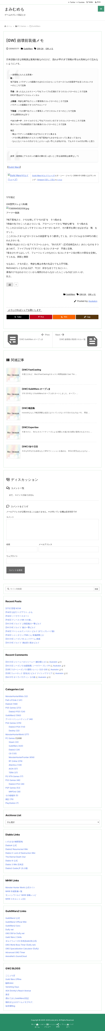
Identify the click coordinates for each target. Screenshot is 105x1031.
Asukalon (92, 301)
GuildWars (36, 26)
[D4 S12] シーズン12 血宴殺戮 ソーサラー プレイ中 (27, 665)
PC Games (22, 26)
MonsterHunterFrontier (21, 757)
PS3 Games (12, 780)
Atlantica (15, 765)
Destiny (14, 730)
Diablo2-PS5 (17, 711)
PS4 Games (13, 723)
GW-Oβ (40, 48)
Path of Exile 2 (13, 700)
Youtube (81, 2)
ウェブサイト (12, 556)
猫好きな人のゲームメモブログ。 (19, 1002)
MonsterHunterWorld (17, 734)
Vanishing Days (12, 987)
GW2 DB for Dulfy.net (14, 933)
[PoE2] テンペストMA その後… (18, 620)
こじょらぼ (10, 975)
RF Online (15, 761)
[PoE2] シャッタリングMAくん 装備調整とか (24, 635)
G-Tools (59, 180)
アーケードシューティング (19, 719)
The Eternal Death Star (15, 857)
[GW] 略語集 (28, 408)
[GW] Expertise (30, 427)
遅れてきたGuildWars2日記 (17, 998)
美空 (7, 994)
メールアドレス (45, 544)
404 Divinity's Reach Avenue (18, 990)
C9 (13, 753)
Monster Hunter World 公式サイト (20, 887)
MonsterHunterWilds (16, 696)
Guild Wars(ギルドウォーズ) (43, 175)
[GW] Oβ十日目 (30, 446)
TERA (13, 772)
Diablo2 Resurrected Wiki (16, 849)
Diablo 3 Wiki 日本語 (14, 864)
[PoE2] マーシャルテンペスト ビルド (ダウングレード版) (30, 631)
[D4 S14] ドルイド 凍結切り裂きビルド (22, 642)
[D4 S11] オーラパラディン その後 (20, 677)
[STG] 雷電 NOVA (13, 608)
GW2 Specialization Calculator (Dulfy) (22, 948)
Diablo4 (11, 704)
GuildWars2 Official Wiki (16, 922)
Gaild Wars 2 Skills (13, 937)
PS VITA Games (14, 776)
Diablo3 (14, 749)
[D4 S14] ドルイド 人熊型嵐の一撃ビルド (23, 623)
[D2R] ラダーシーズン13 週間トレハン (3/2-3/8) (26, 669)
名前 (8, 544)
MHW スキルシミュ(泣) (15, 899)
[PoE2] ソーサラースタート (17, 616)
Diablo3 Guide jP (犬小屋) (16, 868)
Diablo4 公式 (11, 845)
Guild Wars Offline (13, 979)
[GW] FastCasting (31, 369)
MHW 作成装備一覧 (13, 891)
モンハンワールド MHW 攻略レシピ (20, 895)
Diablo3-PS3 (16, 784)
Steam (14, 742)
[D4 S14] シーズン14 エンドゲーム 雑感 (22, 639)
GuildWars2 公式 (12, 918)
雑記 (9, 799)
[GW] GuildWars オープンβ (36, 389)
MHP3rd (15, 791)
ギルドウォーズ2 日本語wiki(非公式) (21, 941)
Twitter (72, 2)
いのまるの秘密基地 (14, 841)
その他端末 (11, 795)
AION (13, 769)
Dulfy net (9, 929)
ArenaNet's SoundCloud (16, 956)
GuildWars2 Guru (12, 926)
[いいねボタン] (9, 285)
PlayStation (12, 803)
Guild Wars (14, 167)
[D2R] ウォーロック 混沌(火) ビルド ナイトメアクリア (28, 673)
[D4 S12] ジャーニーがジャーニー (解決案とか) (25, 662)
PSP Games (12, 788)
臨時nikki (9, 983)
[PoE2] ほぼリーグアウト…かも (19, 612)
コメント (10, 517)
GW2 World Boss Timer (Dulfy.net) (20, 945)
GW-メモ (49, 48)
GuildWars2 (13, 715)
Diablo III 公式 (11, 860)
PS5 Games (13, 708)
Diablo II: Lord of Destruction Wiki (20, 853)
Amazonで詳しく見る (46, 180)
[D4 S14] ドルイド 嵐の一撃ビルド (20, 627)
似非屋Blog (10, 1006)
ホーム (9, 26)
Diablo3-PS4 (17, 727)
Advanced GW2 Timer (15, 952)
